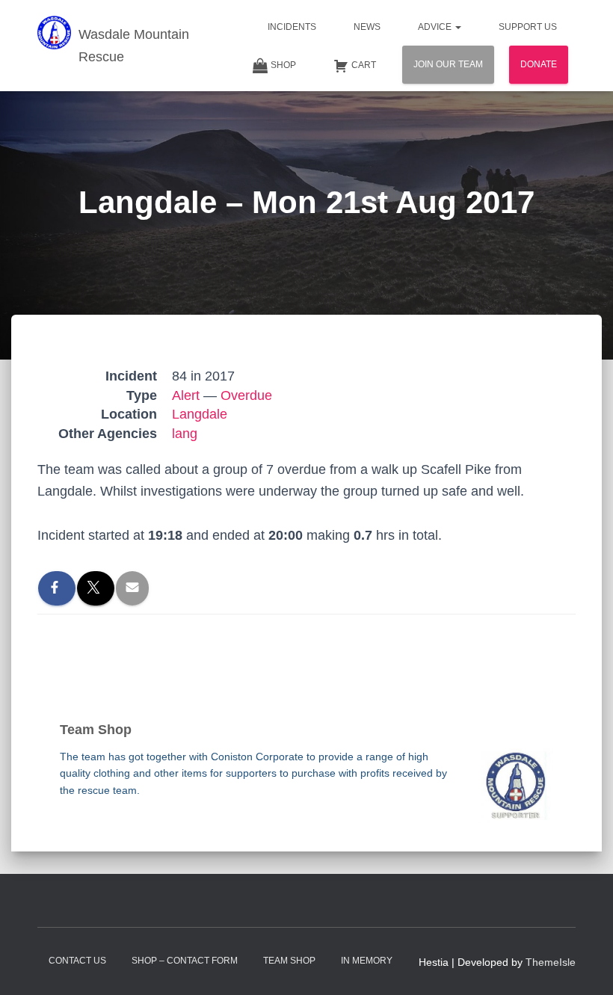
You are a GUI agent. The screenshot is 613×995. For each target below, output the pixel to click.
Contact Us (77, 960)
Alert (186, 395)
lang (184, 433)
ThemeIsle (551, 962)
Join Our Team (448, 64)
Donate (538, 64)
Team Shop (289, 960)
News (367, 27)
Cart (363, 65)
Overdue (246, 395)
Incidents (292, 27)
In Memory (366, 960)
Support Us (528, 27)
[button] (457, 27)
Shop (283, 65)
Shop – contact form (185, 960)
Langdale (199, 414)
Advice (436, 27)
